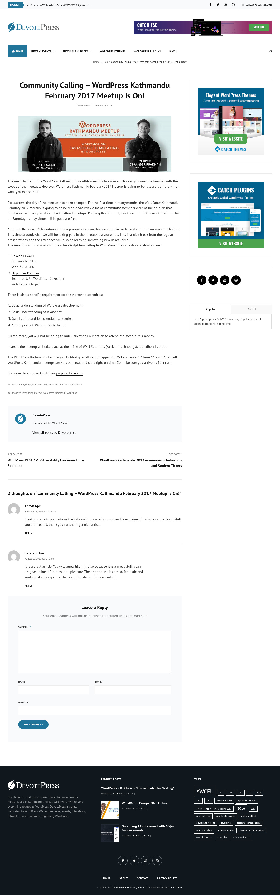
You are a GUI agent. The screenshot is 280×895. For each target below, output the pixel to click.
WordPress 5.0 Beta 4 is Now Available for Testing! (137, 788)
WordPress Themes (112, 51)
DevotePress (83, 105)
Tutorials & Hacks (76, 51)
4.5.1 (259, 792)
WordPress (37, 384)
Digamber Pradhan (25, 273)
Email (99, 681)
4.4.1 (230, 792)
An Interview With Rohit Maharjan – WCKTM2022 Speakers (60, 4)
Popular (210, 309)
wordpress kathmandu (54, 393)
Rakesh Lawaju (23, 256)
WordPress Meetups (54, 384)
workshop (72, 393)
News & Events (41, 51)
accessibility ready (226, 830)
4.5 (249, 792)
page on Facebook (69, 373)
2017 (253, 809)
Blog (172, 51)
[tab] (210, 309)
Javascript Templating (22, 393)
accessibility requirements (252, 830)
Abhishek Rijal (248, 816)
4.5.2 (198, 800)
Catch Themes (175, 887)
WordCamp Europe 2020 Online (145, 803)
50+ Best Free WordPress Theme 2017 (213, 809)
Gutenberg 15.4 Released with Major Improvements (148, 828)
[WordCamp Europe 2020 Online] (110, 810)
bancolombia (34, 553)
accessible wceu (203, 837)
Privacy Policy (167, 878)
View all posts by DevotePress (54, 432)
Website (23, 702)
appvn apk (33, 506)
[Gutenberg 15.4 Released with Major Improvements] (110, 833)
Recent (251, 309)
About (123, 878)
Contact (142, 878)
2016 (241, 808)
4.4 (221, 792)
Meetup (38, 393)
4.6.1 (208, 800)
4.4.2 (240, 792)
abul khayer (226, 822)
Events (20, 384)
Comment (24, 626)
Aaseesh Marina (203, 816)
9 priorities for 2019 (247, 800)
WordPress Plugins (147, 51)
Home (19, 51)
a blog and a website (205, 822)
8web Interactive (224, 800)
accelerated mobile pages (248, 822)
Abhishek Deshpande (225, 816)
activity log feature (241, 837)
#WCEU (205, 791)
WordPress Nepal (73, 384)
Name (22, 681)
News (28, 384)
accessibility (204, 830)
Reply (28, 533)
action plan (222, 837)
